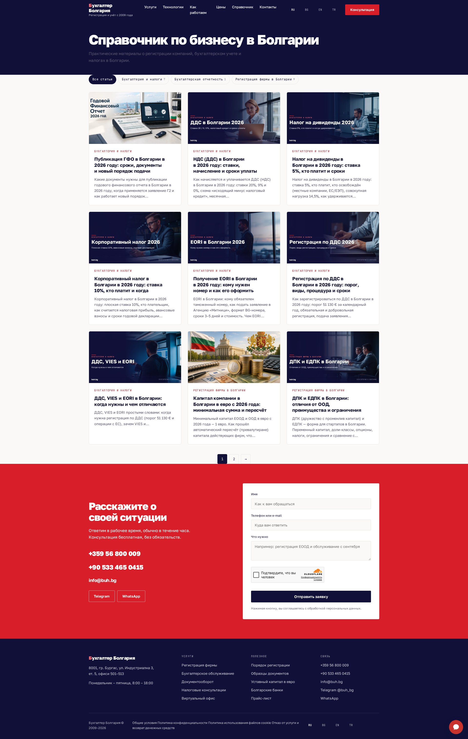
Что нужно (259, 537)
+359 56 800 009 (114, 553)
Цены (221, 7)
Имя (254, 494)
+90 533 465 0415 (116, 567)
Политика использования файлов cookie (239, 723)
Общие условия (144, 723)
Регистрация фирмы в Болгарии (265, 79)
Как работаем (198, 10)
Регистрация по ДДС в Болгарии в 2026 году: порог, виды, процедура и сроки (325, 284)
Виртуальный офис (198, 698)
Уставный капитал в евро (273, 682)
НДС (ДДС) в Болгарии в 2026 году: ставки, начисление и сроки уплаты (225, 165)
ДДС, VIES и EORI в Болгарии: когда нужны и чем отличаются (130, 401)
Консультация (362, 10)
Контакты (268, 7)
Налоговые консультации (204, 690)
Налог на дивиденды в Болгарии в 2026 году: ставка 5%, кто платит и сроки (326, 165)
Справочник (242, 7)
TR (334, 9)
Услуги (150, 7)
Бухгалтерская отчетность (200, 79)
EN (320, 9)
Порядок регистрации (270, 665)
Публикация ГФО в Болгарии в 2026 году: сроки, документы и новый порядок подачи (129, 165)
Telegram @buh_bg (337, 690)
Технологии (173, 7)
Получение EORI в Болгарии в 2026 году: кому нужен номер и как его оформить (225, 284)
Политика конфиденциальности (182, 723)
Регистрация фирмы (199, 665)
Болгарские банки (267, 690)
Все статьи (102, 79)
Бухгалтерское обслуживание (208, 673)
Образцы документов (270, 673)
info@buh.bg (103, 580)
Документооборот (198, 682)
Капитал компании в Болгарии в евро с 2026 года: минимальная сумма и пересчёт (230, 404)
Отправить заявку (311, 596)
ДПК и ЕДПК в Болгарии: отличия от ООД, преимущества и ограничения (326, 404)
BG (306, 9)
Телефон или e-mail (266, 515)
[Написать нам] (456, 727)
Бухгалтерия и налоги (143, 79)
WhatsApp (131, 596)
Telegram (102, 596)
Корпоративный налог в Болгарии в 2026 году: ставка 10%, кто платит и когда (128, 284)
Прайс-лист (261, 698)
